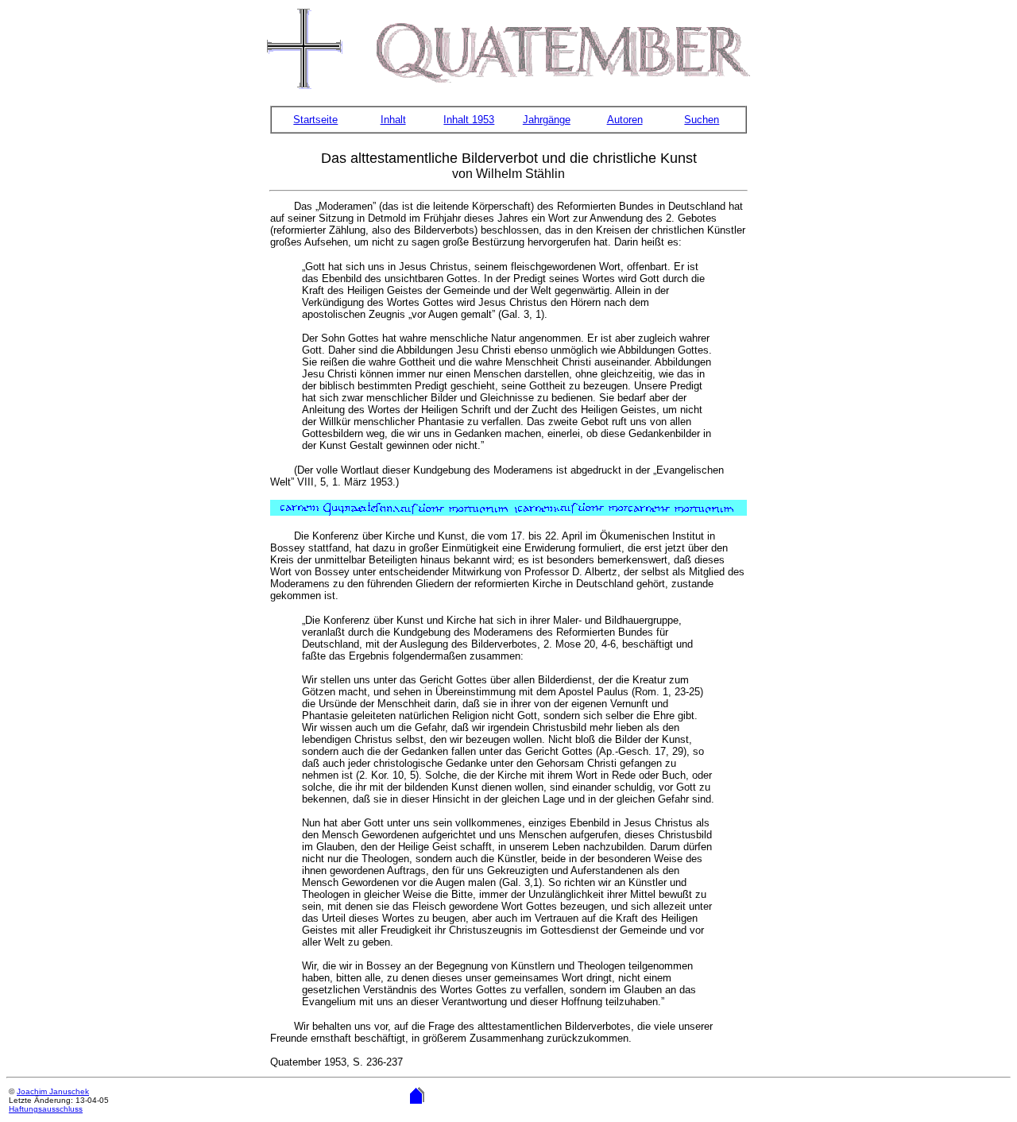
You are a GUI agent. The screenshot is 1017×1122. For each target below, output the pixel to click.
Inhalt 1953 (468, 120)
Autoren (625, 120)
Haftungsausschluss (46, 1109)
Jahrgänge (546, 120)
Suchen (701, 120)
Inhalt (393, 120)
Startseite (315, 120)
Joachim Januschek (53, 1091)
